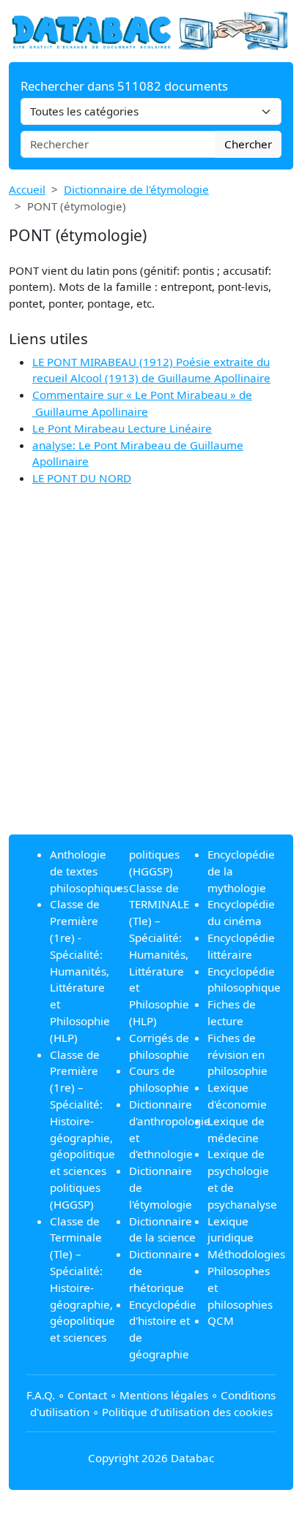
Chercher (248, 144)
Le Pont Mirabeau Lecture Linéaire (122, 428)
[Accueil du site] (151, 30)
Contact (87, 1395)
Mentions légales (163, 1395)
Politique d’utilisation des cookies (187, 1411)
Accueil (27, 189)
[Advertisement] (151, 672)
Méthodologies (246, 1254)
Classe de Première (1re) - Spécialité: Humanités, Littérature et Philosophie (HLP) (80, 970)
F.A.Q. (40, 1395)
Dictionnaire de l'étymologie (136, 189)
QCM (220, 1320)
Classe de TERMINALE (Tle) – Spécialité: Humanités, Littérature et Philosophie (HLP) (159, 954)
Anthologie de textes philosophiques (89, 871)
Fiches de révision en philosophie (237, 1054)
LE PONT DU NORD (81, 478)
